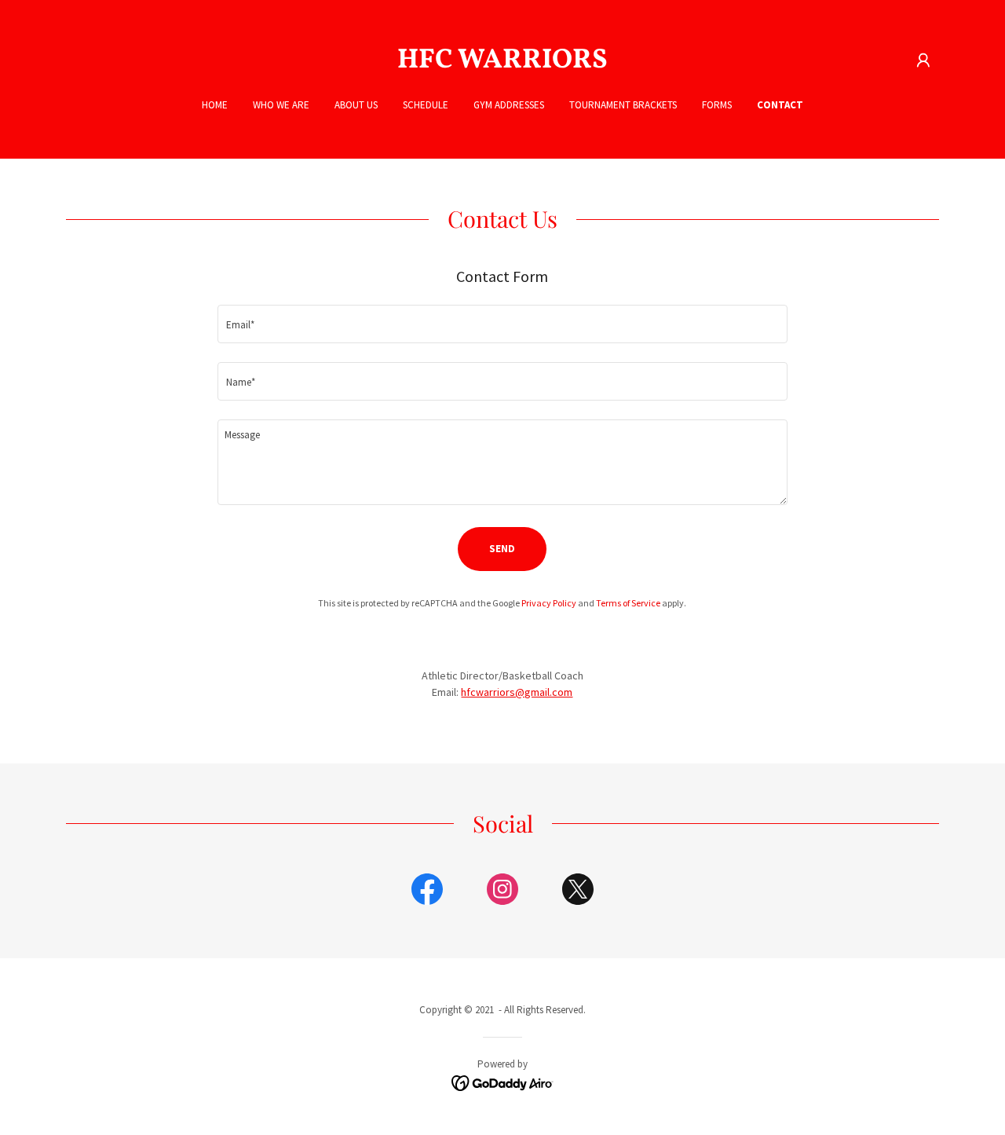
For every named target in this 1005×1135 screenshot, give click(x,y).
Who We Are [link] (281, 105)
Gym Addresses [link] (508, 105)
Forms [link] (717, 105)
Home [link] (215, 105)
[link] (503, 64)
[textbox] (502, 324)
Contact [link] (780, 105)
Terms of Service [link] (628, 603)
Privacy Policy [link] (548, 603)
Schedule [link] (425, 105)
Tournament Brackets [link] (623, 105)
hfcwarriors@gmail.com (516, 692)
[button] (923, 60)
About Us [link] (356, 105)
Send (502, 548)
